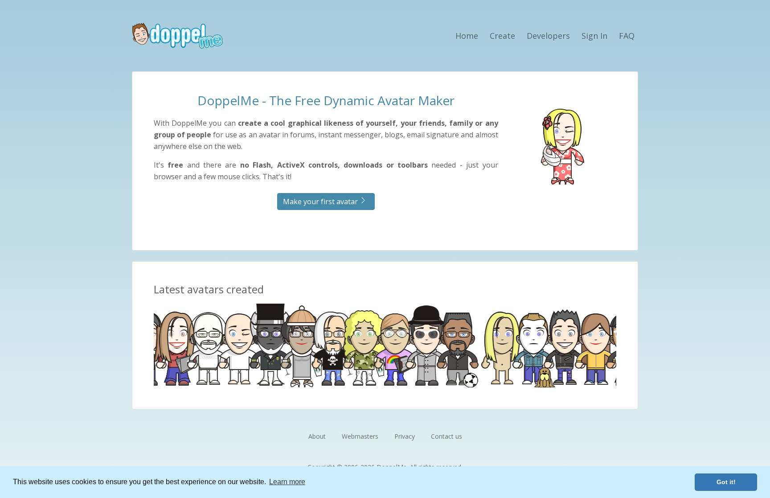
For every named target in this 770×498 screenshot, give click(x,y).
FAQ (627, 35)
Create (502, 35)
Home (466, 35)
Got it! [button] (726, 482)
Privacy (404, 436)
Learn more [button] (287, 482)
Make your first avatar (320, 201)
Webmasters (360, 436)
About (317, 436)
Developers (548, 35)
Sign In (594, 35)
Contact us (446, 436)
